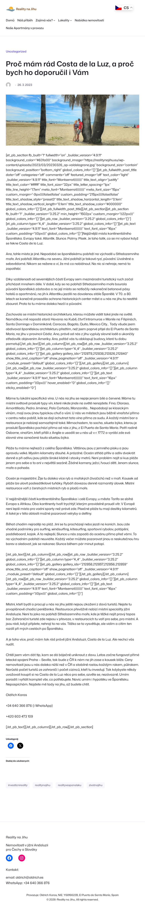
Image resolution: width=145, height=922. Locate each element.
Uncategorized (16, 51)
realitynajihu (42, 785)
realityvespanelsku (69, 785)
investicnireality (17, 785)
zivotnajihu (96, 785)
